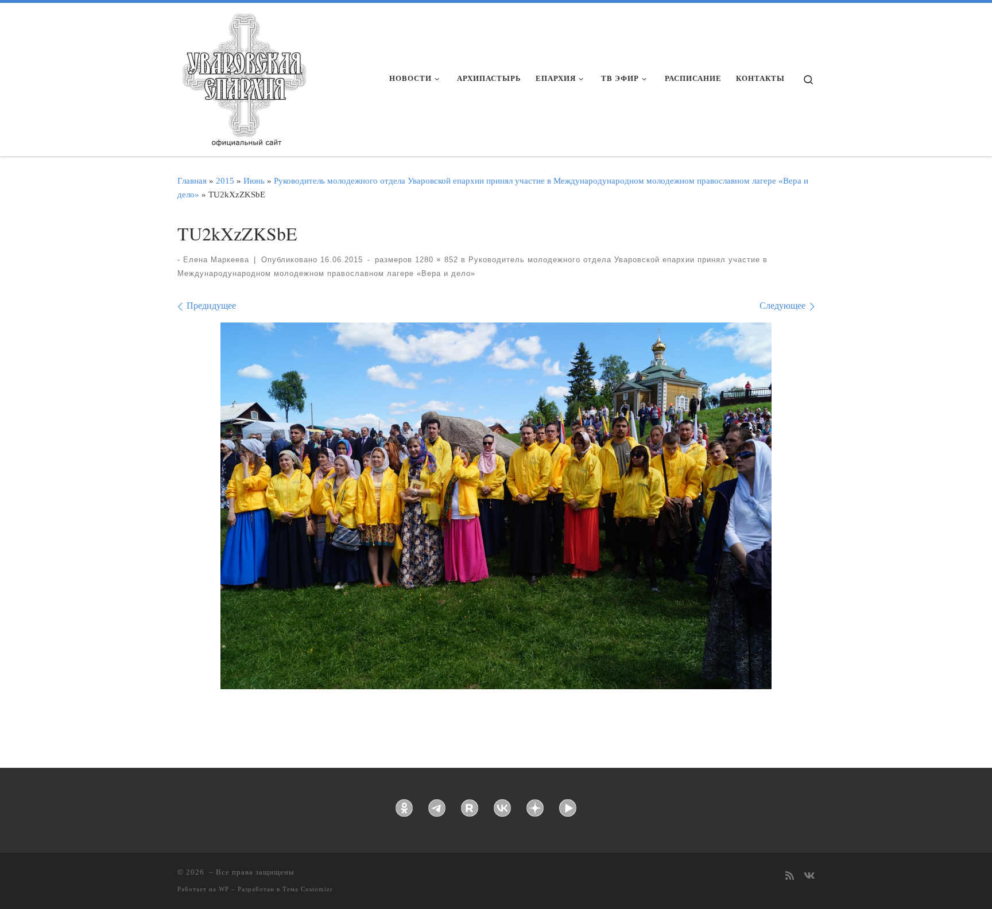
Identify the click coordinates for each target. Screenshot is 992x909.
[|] (243, 76)
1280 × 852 (435, 259)
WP (224, 888)
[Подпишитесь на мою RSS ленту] (789, 876)
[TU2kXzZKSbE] (496, 506)
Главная (192, 180)
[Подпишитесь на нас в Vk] (809, 876)
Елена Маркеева (216, 259)
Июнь (254, 180)
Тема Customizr (307, 888)
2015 (225, 180)
